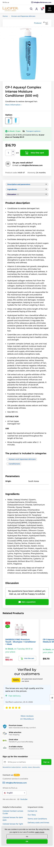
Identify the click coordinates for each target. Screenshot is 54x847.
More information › (13, 105)
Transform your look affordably (21, 742)
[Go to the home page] (10, 9)
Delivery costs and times (38, 822)
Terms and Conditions (37, 819)
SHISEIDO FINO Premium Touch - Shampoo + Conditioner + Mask (20, 641)
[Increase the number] (13, 151)
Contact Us (32, 811)
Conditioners (14, 464)
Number (8, 153)
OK (27, 841)
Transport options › (33, 131)
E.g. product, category (18, 31)
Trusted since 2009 (16, 749)
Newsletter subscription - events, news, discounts (21, 767)
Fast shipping (14, 735)
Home (5, 16)
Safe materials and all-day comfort (22, 728)
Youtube (23, 799)
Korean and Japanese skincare (23, 16)
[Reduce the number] (13, 154)
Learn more (39, 832)
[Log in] (36, 9)
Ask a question (28, 602)
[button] (31, 9)
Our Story (32, 815)
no (27, 836)
